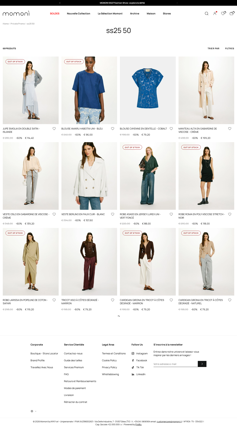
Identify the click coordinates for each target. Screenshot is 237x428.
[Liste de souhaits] (223, 13)
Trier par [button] (214, 48)
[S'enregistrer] (202, 364)
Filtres (229, 48)
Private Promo (18, 23)
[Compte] (215, 13)
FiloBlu (138, 424)
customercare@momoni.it (169, 421)
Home (6, 23)
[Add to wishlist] (54, 128)
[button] (118, 2)
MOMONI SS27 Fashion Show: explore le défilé (118, 2)
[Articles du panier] (231, 13)
